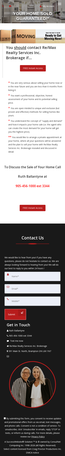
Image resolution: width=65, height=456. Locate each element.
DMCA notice (32, 452)
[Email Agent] (32, 356)
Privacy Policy (38, 436)
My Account (48, 6)
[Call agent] (3, 6)
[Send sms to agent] (10, 6)
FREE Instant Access (33, 68)
